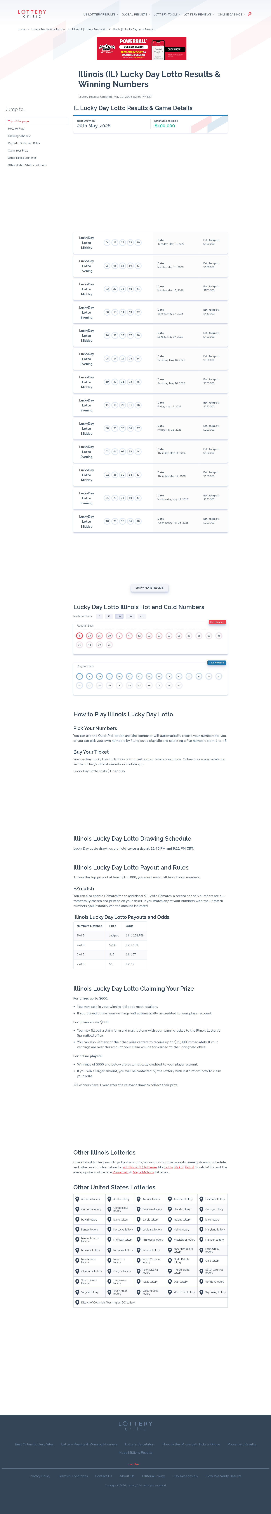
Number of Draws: (82, 616)
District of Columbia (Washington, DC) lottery (108, 1302)
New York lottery (119, 1261)
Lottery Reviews (198, 15)
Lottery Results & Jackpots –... (49, 29)
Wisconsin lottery (184, 1292)
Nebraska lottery (123, 1250)
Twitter (133, 1464)
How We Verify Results (223, 1476)
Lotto (168, 1167)
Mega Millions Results (135, 1452)
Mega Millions (143, 1172)
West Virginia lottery (150, 1292)
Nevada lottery (151, 1250)
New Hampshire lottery (183, 1250)
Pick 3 (178, 1167)
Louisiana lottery (152, 1229)
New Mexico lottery (88, 1261)
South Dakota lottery (89, 1282)
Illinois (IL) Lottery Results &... (89, 29)
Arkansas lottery (183, 1199)
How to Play (16, 129)
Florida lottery (182, 1209)
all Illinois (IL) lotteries (140, 1167)
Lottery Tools (166, 15)
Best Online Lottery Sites (34, 1444)
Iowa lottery (212, 1219)
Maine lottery (181, 1229)
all (141, 616)
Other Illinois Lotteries (22, 158)
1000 (130, 616)
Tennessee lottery (119, 1282)
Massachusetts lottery (90, 1240)
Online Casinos (230, 15)
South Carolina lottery (214, 1271)
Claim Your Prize (18, 150)
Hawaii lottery (89, 1219)
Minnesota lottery (153, 1239)
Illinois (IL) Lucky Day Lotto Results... (134, 29)
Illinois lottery (151, 1219)
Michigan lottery (123, 1239)
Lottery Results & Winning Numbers (89, 1444)
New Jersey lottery (212, 1250)
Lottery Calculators (140, 1444)
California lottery (215, 1199)
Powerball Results (242, 1444)
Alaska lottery (121, 1199)
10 (109, 616)
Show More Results (150, 588)
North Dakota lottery (181, 1261)
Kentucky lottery (123, 1229)
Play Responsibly (185, 1476)
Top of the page (18, 121)
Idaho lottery (120, 1219)
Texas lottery (150, 1281)
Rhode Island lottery (182, 1271)
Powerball (120, 1172)
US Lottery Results (99, 15)
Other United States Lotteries (27, 165)
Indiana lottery (182, 1219)
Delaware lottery (152, 1209)
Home (22, 29)
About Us (127, 1476)
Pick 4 (189, 1167)
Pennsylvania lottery (150, 1271)
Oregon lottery (122, 1271)
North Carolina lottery (151, 1261)
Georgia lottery (214, 1209)
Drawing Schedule (19, 136)
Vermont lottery (214, 1281)
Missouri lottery (214, 1239)
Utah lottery (181, 1281)
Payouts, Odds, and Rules (24, 143)
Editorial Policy (153, 1476)
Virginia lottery (90, 1292)
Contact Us (103, 1476)
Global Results (134, 15)
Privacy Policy (40, 1476)
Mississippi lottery (184, 1239)
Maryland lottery (215, 1229)
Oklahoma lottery (91, 1271)
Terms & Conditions (73, 1476)
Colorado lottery (91, 1209)
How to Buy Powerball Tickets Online (191, 1444)
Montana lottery (90, 1250)
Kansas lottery (89, 1229)
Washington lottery (120, 1292)
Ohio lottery (212, 1260)
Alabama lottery (90, 1199)
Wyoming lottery (215, 1292)
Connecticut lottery (120, 1209)
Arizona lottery (151, 1199)
